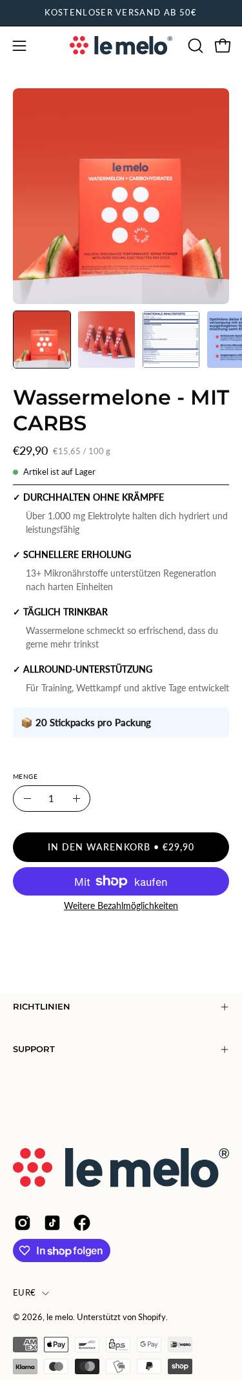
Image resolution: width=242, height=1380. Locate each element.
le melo (59, 1317)
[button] (194, 46)
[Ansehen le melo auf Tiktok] (52, 1222)
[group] (121, 13)
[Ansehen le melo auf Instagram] (22, 1222)
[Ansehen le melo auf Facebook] (82, 1222)
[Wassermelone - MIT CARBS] (42, 340)
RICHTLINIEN (41, 1006)
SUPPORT (34, 1049)
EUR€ (24, 1293)
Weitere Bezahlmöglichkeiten (121, 905)
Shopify (152, 1317)
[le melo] (121, 45)
